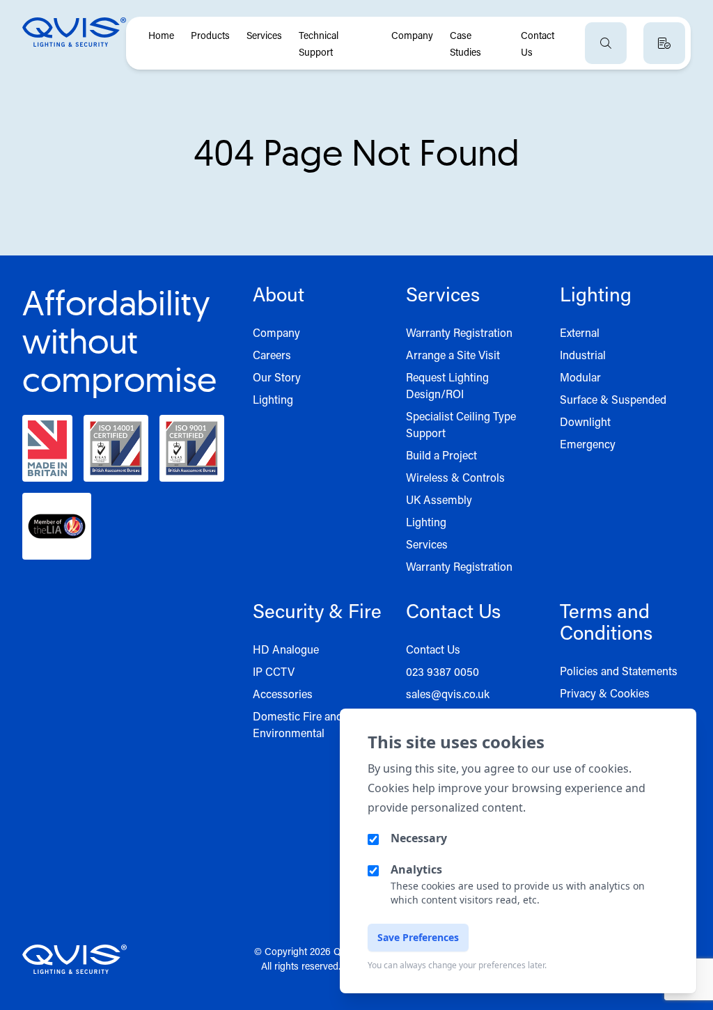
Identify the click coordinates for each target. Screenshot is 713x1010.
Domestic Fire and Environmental (298, 724)
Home (161, 35)
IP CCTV (274, 671)
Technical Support (318, 43)
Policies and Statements (618, 670)
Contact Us (537, 43)
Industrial (583, 354)
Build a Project (441, 455)
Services (264, 35)
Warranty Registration (459, 332)
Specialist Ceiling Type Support (461, 424)
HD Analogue (286, 649)
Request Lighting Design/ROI (447, 385)
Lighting (273, 399)
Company (412, 35)
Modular (580, 377)
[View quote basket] (664, 43)
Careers (272, 354)
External (580, 332)
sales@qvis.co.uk (447, 693)
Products (210, 35)
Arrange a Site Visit (453, 354)
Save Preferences (418, 937)
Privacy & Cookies (605, 693)
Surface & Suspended (613, 399)
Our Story (277, 377)
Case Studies (465, 43)
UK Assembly (439, 499)
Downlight (585, 421)
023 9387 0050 (442, 671)
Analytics (416, 869)
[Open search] (606, 43)
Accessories (283, 693)
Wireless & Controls (455, 477)
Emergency (588, 443)
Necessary (419, 838)
